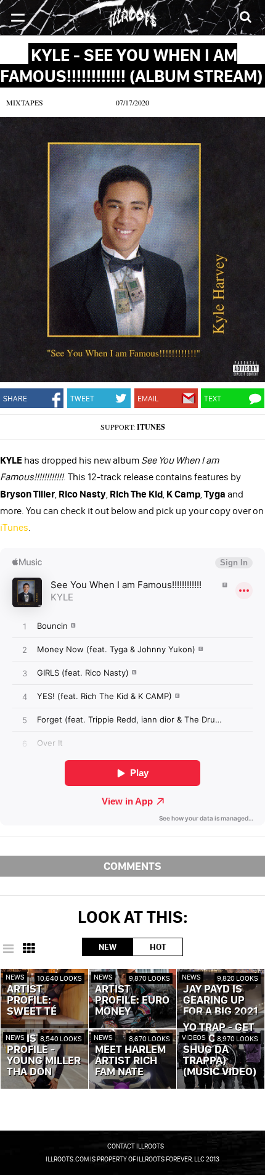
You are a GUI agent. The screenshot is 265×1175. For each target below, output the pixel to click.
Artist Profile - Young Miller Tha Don (44, 1055)
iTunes (151, 427)
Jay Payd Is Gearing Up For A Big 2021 (220, 1000)
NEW (107, 946)
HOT (158, 946)
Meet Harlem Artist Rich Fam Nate (130, 1061)
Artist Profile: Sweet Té (32, 1000)
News (15, 976)
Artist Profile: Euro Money (132, 1000)
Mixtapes (24, 102)
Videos (194, 1037)
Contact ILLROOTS (135, 1146)
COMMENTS (132, 866)
